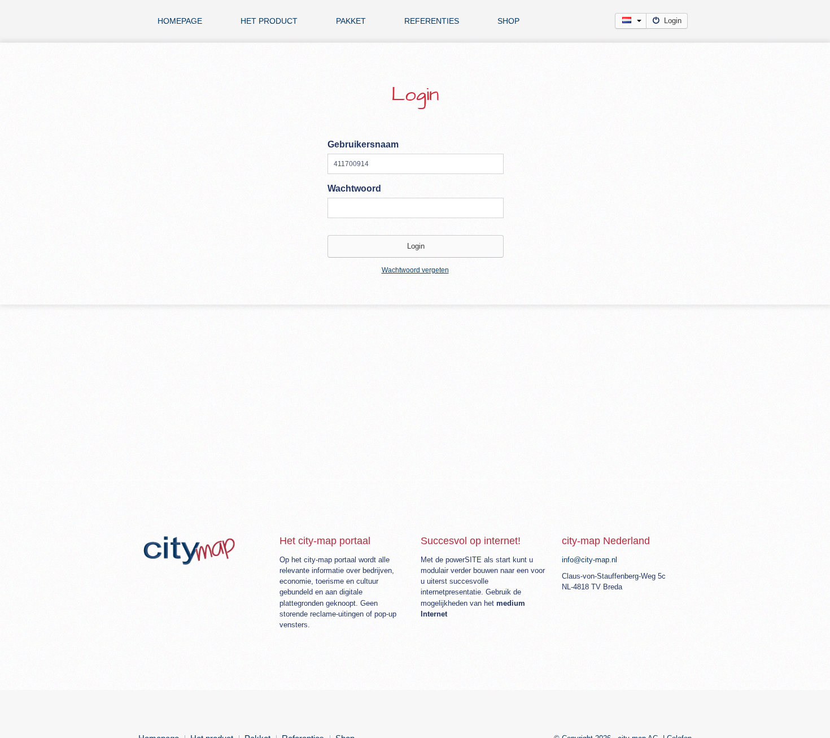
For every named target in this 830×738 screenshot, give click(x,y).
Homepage (180, 20)
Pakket (351, 20)
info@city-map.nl (589, 559)
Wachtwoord (354, 188)
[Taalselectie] (630, 21)
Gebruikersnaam (363, 144)
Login (673, 20)
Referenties (431, 20)
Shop (508, 20)
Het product (269, 20)
